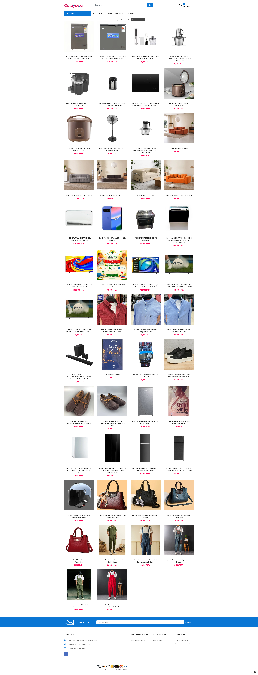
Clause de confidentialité (182, 644)
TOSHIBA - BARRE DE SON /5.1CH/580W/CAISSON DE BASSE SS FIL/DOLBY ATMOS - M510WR (79, 376)
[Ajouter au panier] (75, 33)
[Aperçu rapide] (83, 33)
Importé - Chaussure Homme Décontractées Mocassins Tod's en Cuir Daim (112, 423)
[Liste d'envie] (79, 33)
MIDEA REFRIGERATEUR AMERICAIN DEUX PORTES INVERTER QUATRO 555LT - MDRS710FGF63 (112, 470)
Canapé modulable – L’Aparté (179, 148)
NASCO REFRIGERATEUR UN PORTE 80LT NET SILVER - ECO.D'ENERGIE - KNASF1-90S (79, 470)
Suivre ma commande (138, 640)
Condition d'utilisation (181, 640)
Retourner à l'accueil (138, 20)
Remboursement (158, 644)
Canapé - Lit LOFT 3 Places (145, 195)
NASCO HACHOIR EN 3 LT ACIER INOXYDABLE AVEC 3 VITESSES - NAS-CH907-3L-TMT (145, 150)
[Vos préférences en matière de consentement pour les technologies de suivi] (254, 671)
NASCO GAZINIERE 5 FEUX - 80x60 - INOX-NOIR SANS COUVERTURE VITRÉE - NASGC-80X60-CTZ (179, 240)
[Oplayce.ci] (112, 666)
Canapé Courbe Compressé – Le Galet (112, 195)
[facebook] (66, 654)
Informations (135, 644)
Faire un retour (157, 640)
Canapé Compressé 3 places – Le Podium (179, 195)
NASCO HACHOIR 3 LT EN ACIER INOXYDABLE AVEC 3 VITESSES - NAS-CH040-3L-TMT (179, 59)
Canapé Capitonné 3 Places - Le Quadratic (79, 195)
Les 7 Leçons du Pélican (112, 374)
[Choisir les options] (108, 306)
